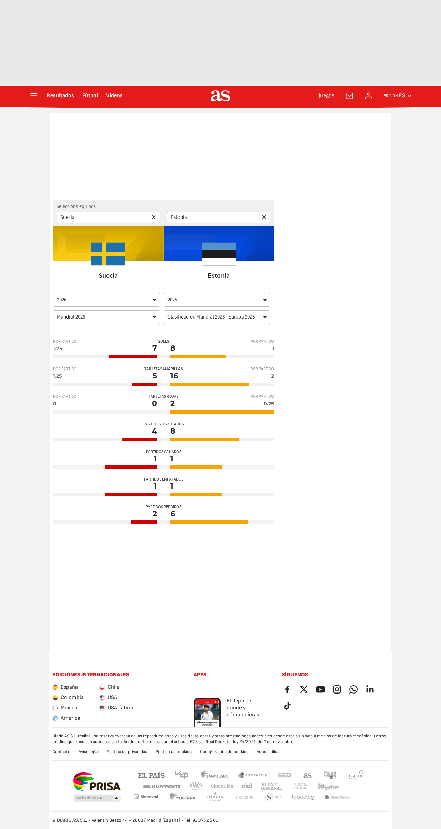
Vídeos (114, 96)
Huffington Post (161, 786)
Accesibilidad (269, 752)
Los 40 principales (181, 774)
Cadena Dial (245, 786)
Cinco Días (219, 786)
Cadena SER (284, 774)
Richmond (352, 786)
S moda (244, 797)
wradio (198, 786)
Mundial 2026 (71, 317)
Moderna (146, 796)
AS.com (308, 774)
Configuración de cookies (224, 752)
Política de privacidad (127, 752)
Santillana (214, 774)
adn (330, 774)
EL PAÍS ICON (215, 797)
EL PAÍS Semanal (270, 786)
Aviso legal (89, 752)
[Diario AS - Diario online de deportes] (220, 95)
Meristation (303, 797)
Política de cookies (174, 752)
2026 (61, 299)
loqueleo (274, 797)
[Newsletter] (349, 96)
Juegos (326, 96)
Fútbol (90, 96)
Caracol (354, 774)
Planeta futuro (295, 786)
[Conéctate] (369, 96)
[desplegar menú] (34, 96)
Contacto (61, 752)
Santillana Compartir (252, 774)
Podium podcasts (182, 797)
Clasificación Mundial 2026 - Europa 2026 (211, 317)
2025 (172, 299)
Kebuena (324, 786)
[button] (97, 798)
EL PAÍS (151, 774)
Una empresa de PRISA (97, 781)
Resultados (60, 96)
